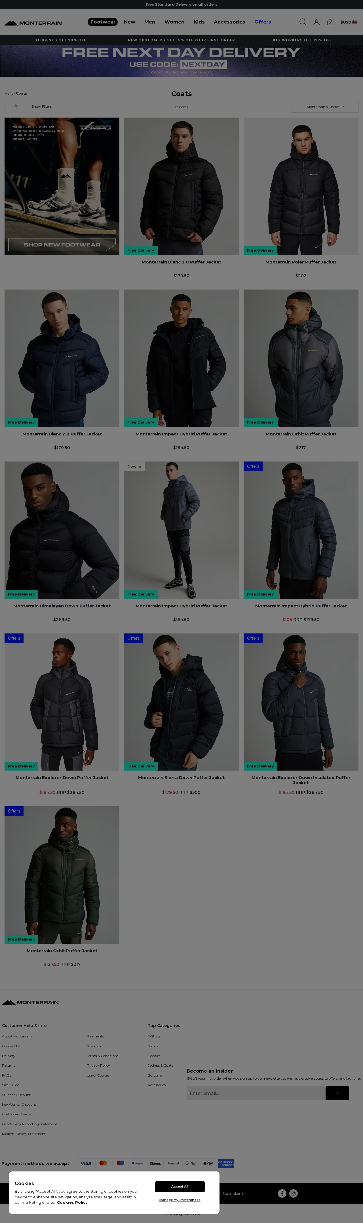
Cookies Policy (72, 1202)
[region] (114, 1192)
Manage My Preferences (180, 1200)
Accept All (180, 1186)
